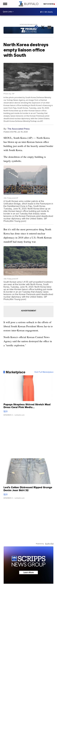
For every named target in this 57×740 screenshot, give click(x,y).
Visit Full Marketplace (43, 372)
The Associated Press (18, 128)
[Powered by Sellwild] (49, 544)
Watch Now (48, 4)
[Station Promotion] (28, 31)
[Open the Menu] (5, 4)
